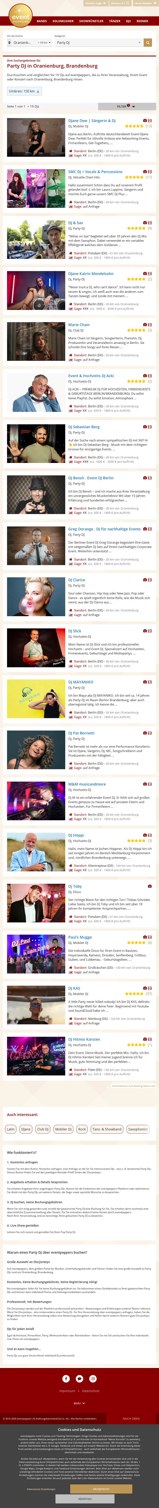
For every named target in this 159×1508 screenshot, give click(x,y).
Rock (82, 1129)
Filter (123, 106)
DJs (128, 21)
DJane (25, 1129)
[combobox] (104, 43)
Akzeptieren (101, 1489)
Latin (10, 1129)
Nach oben (131, 1419)
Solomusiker (63, 21)
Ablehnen (85, 1499)
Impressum (67, 1391)
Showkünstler (91, 21)
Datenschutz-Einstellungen (41, 1489)
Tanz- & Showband (107, 1129)
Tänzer (114, 21)
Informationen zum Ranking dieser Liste (133, 1085)
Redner (142, 21)
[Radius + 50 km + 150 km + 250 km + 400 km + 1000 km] (44, 42)
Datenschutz (91, 1391)
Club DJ (42, 1129)
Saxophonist (138, 1129)
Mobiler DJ (63, 1129)
